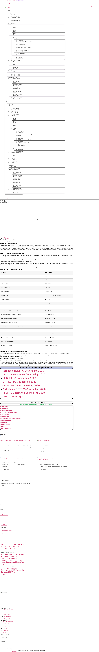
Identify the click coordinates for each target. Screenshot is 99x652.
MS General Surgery (5, 424)
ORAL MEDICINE (19, 58)
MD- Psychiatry (19, 43)
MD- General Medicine (20, 44)
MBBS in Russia (16, 85)
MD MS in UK (16, 100)
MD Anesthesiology (5, 428)
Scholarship (13, 23)
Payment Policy (9, 648)
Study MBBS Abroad (15, 78)
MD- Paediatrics (19, 46)
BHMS (14, 33)
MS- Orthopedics (19, 48)
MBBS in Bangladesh (17, 84)
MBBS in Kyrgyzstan (17, 92)
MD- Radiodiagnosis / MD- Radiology (24, 41)
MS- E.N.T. (18, 54)
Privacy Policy (10, 649)
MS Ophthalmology (5, 420)
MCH (14, 61)
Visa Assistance (14, 19)
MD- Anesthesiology (20, 38)
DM (14, 63)
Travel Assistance (15, 21)
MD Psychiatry (4, 422)
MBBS (14, 27)
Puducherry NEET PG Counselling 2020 (24, 389)
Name (1, 500)
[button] (35, 101)
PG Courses (13, 36)
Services (9, 13)
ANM (14, 71)
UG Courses (13, 26)
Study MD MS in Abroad (16, 97)
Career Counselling (15, 14)
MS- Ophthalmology (20, 51)
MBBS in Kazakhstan (17, 82)
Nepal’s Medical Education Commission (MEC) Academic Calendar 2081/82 (12, 570)
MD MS (14, 37)
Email (1, 504)
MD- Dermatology (19, 40)
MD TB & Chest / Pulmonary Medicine (10, 418)
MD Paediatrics (4, 416)
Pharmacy (13, 66)
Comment (2, 485)
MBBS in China (16, 87)
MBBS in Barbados (17, 90)
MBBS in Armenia (17, 80)
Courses (9, 24)
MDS (14, 56)
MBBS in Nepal (16, 81)
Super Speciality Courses (16, 60)
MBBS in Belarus (16, 88)
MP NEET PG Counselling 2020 (19, 381)
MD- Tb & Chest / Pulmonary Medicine (24, 47)
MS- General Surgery (20, 53)
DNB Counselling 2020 (14, 396)
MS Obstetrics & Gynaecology (8, 412)
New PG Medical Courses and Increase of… (49, 464)
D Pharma (15, 67)
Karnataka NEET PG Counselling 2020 (23, 370)
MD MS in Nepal (16, 98)
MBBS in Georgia (17, 91)
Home (9, 10)
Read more (6, 450)
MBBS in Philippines (17, 94)
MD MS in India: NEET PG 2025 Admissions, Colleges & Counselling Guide (12, 546)
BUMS (14, 31)
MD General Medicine (6, 410)
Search (6, 193)
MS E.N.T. (2, 426)
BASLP (14, 34)
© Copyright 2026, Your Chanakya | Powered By (31, 650)
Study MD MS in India (15, 75)
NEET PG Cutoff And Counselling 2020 (23, 392)
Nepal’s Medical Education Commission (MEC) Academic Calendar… (17, 445)
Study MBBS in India (15, 74)
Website (1, 509)
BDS (14, 28)
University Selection (15, 16)
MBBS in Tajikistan (17, 95)
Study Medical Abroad (12, 77)
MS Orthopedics (4, 414)
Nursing (12, 70)
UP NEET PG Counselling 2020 (19, 378)
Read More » (3, 551)
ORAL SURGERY (19, 57)
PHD (14, 64)
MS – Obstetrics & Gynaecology (22, 50)
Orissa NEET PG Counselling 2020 (21, 385)
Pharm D (15, 68)
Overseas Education (15, 17)
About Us (10, 12)
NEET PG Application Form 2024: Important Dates (13, 462)
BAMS (14, 30)
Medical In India (11, 73)
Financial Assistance (15, 20)
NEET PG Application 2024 (45, 445)
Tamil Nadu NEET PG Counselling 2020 (23, 374)
